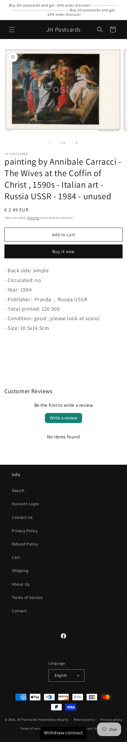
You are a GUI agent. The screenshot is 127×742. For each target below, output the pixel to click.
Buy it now (63, 251)
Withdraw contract (63, 733)
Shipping (33, 218)
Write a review (63, 418)
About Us (21, 584)
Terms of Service (27, 597)
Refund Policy (25, 544)
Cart (16, 557)
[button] (11, 29)
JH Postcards (27, 719)
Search (18, 490)
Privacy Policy (25, 530)
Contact (19, 610)
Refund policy (84, 719)
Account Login (25, 503)
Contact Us (22, 517)
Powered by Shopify (53, 719)
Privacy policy (111, 719)
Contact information (96, 728)
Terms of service (32, 728)
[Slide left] (50, 142)
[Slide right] (76, 142)
